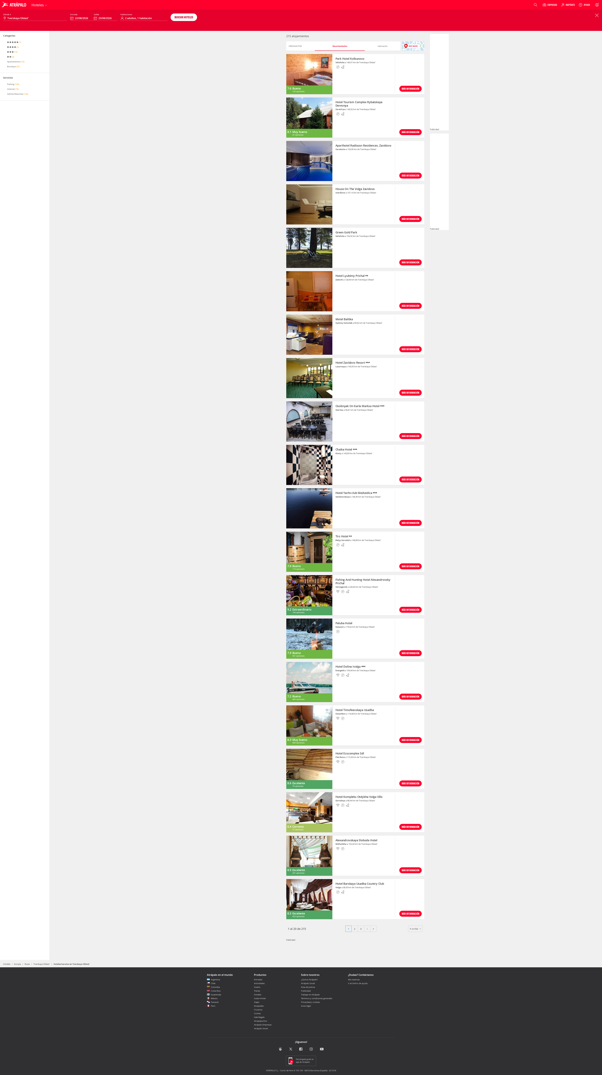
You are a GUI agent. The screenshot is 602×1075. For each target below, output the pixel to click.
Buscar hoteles (183, 17)
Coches (257, 1013)
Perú (213, 1005)
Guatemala (216, 994)
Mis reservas (354, 979)
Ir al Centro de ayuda (357, 983)
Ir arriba (414, 928)
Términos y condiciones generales (316, 998)
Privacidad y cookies (310, 1002)
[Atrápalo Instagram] (311, 1049)
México (214, 998)
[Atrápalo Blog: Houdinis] (280, 1049)
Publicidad (306, 990)
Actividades (259, 983)
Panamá (215, 1002)
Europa (17, 964)
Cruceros (258, 1009)
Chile (213, 983)
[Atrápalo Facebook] (301, 1049)
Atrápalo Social (308, 983)
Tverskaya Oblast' (41, 964)
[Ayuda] (584, 5)
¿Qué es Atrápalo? (309, 979)
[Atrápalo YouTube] (322, 1049)
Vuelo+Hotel (260, 998)
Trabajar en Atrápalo (310, 994)
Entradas (258, 979)
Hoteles (6, 964)
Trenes (257, 990)
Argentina (215, 979)
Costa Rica (215, 990)
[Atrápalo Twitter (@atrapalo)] (291, 1049)
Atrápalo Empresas (263, 1024)
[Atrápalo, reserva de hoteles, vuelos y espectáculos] (14, 5)
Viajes (256, 1002)
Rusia (27, 964)
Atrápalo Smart (261, 1028)
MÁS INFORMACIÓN (410, 88)
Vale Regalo (259, 1017)
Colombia (215, 987)
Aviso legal (306, 1005)
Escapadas (259, 1005)
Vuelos (257, 987)
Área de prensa (308, 987)
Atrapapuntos (260, 1021)
